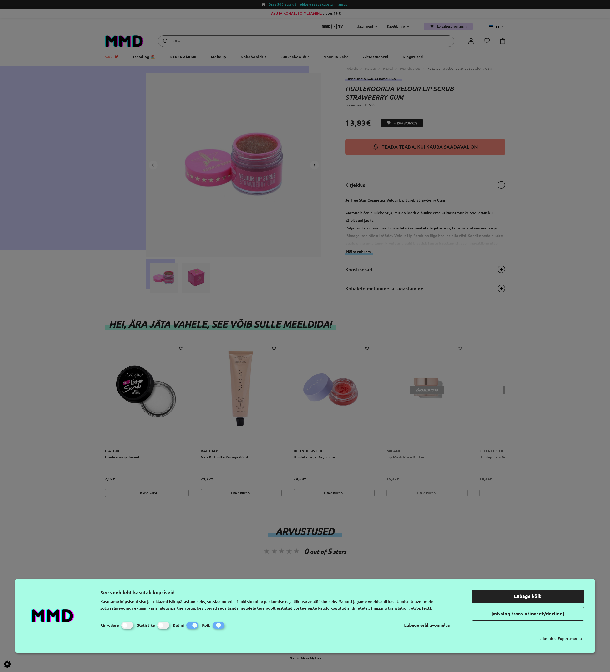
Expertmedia (570, 638)
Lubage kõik (528, 596)
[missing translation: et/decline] (527, 613)
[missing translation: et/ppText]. (401, 608)
